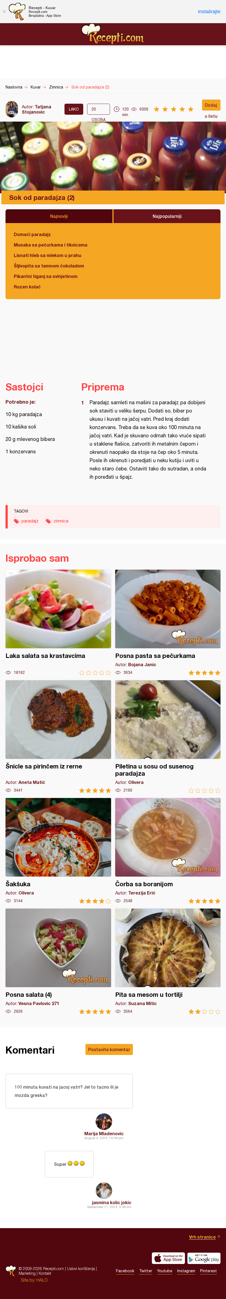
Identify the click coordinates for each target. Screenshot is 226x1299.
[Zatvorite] (4, 11)
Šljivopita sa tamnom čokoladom (49, 265)
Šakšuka (58, 851)
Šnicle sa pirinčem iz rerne (58, 736)
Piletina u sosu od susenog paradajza (168, 736)
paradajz (30, 520)
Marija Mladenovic (104, 1133)
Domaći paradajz (32, 234)
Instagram (186, 1271)
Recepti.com (113, 34)
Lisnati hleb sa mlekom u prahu (47, 255)
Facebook (125, 1271)
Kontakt (45, 1273)
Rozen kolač (27, 286)
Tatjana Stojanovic (36, 109)
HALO (42, 1279)
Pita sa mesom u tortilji (168, 961)
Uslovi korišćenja (81, 1268)
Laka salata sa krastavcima (58, 622)
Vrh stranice (202, 1236)
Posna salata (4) (58, 961)
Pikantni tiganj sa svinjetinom (45, 276)
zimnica (60, 520)
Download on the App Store (168, 1258)
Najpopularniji (167, 216)
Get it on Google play (203, 1258)
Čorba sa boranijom (168, 851)
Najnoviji (59, 216)
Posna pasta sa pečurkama (168, 622)
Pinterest (208, 1271)
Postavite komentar (109, 1049)
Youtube (164, 1271)
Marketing (27, 1273)
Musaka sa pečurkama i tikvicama (50, 244)
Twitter (145, 1271)
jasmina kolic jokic (111, 1202)
